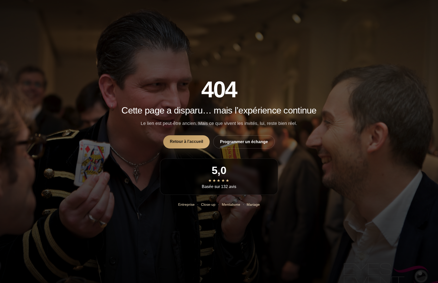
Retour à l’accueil (186, 141)
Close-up (208, 204)
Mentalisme (231, 204)
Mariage (253, 204)
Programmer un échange (244, 142)
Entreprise (186, 204)
